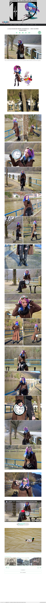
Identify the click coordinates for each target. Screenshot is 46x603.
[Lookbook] (44, 602)
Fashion (15, 24)
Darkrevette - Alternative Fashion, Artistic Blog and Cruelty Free (15, 602)
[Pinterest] (42, 602)
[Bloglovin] (43, 602)
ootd (29, 553)
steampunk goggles (38, 553)
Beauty (19, 24)
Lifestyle (24, 24)
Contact (31, 24)
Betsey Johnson (21, 524)
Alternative (8, 553)
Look (27, 553)
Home (11, 24)
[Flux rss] (45, 602)
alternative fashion (12, 553)
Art (28, 24)
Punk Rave (31, 553)
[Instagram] (40, 602)
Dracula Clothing (22, 523)
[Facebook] (41, 602)
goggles (26, 553)
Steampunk (34, 553)
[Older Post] (40, 568)
